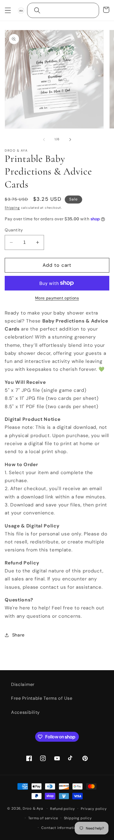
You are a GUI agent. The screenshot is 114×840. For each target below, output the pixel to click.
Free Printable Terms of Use (41, 698)
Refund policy (62, 808)
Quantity (14, 230)
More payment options (57, 297)
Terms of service (43, 818)
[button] (8, 10)
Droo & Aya (33, 808)
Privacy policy (94, 808)
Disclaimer (23, 684)
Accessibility (25, 712)
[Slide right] (70, 139)
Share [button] (18, 635)
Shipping (12, 208)
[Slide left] (44, 139)
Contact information (59, 827)
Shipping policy (78, 818)
